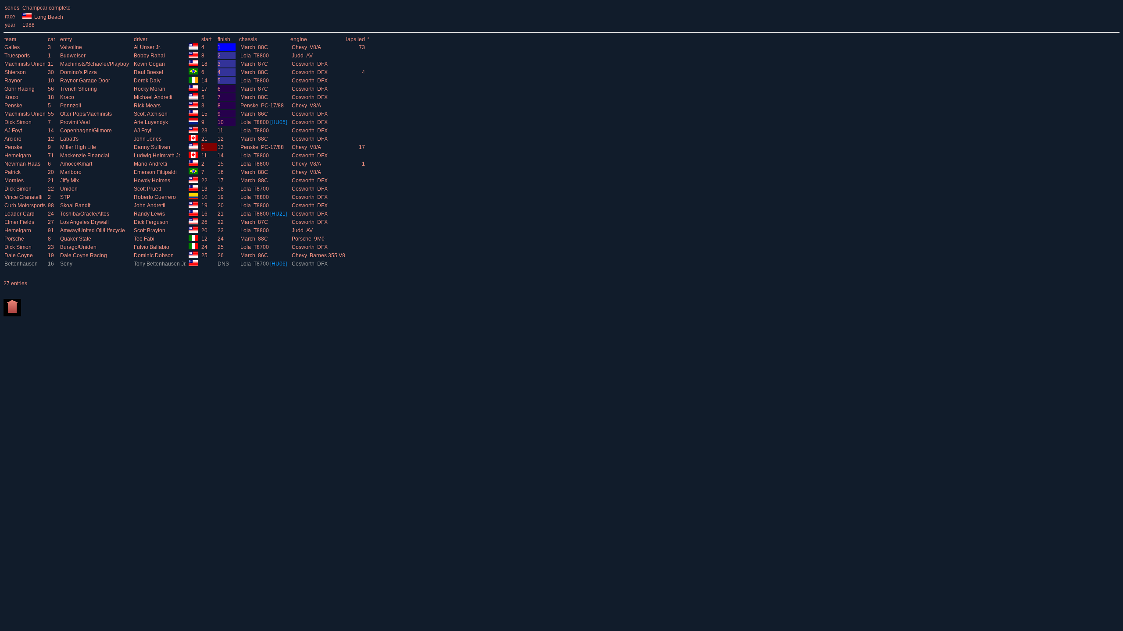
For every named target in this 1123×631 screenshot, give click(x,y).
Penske (14, 106)
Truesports (17, 56)
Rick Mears (148, 106)
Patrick (13, 172)
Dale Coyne (19, 255)
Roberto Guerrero (155, 197)
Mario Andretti (151, 164)
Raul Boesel (149, 72)
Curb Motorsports (25, 205)
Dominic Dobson (154, 255)
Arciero (13, 139)
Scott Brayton (150, 230)
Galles (12, 47)
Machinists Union (25, 64)
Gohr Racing (20, 89)
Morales (14, 180)
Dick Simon (18, 122)
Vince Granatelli (24, 197)
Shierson (15, 72)
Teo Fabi (145, 239)
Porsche (14, 239)
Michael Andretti (154, 97)
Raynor (13, 81)
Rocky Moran (150, 89)
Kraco (12, 97)
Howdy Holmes (153, 180)
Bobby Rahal (150, 56)
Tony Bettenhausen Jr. (161, 264)
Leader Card (20, 214)
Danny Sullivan (153, 147)
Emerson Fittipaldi (156, 172)
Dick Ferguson (152, 222)
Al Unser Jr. (148, 47)
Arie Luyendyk (151, 122)
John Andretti (150, 205)
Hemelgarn (18, 155)
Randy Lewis (150, 214)
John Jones (148, 139)
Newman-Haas (23, 164)
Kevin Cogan (150, 64)
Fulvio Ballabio (152, 247)
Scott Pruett (148, 189)
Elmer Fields (20, 222)
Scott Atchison (151, 114)
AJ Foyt (13, 131)
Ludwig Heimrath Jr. (158, 155)
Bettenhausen (21, 264)
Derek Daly (148, 81)
